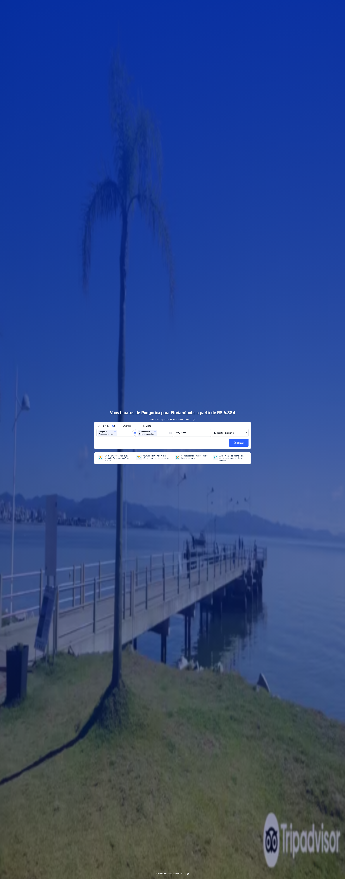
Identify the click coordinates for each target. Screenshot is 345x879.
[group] (115, 433)
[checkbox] (147, 426)
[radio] (103, 426)
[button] (280, 4)
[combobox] (118, 433)
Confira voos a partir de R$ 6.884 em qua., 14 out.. (171, 419)
